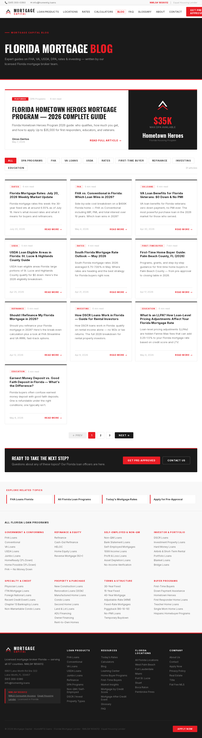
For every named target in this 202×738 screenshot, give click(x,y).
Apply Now (175, 666)
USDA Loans (12, 551)
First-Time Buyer (131, 160)
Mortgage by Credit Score (112, 691)
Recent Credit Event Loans (20, 599)
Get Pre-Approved (141, 460)
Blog (120, 11)
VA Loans (71, 160)
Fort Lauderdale (144, 669)
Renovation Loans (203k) (68, 590)
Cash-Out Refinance (66, 542)
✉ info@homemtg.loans (43, 2)
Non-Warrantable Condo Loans (22, 608)
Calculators (103, 11)
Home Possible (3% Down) (20, 564)
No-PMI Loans (112, 613)
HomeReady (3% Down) (19, 560)
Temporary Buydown (116, 617)
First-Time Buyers (164, 586)
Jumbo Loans (13, 555)
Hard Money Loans (165, 546)
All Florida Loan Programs (74, 499)
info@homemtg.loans (17, 682)
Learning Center (110, 670)
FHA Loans (11, 537)
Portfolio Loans (163, 555)
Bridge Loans (161, 564)
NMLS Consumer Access (22, 695)
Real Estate (175, 675)
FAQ (131, 11)
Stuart (138, 682)
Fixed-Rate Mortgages (117, 604)
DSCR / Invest (75, 696)
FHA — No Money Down (18, 569)
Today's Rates (109, 657)
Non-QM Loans (113, 537)
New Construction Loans (68, 586)
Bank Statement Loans (117, 542)
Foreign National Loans (18, 595)
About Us (174, 657)
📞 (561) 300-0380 (15, 2)
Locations (70, 11)
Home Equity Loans (65, 551)
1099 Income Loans (115, 551)
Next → (124, 435)
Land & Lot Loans (64, 608)
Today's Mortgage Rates (121, 499)
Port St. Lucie (142, 678)
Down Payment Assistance (169, 590)
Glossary (145, 11)
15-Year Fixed (112, 590)
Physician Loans (14, 586)
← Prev (78, 435)
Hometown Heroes (165, 595)
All (10, 160)
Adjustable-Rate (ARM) (117, 599)
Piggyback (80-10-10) (116, 608)
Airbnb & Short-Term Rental (169, 551)
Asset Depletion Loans (117, 560)
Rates (86, 11)
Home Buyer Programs (114, 675)
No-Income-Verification (117, 564)
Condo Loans (62, 599)
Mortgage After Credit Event (113, 698)
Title (172, 680)
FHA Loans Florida (21, 499)
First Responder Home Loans (171, 599)
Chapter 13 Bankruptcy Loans (21, 604)
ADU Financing (62, 613)
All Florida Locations (146, 660)
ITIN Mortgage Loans (17, 590)
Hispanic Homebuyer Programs (172, 613)
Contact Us (176, 460)
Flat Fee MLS (176, 684)
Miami (138, 673)
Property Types (76, 701)
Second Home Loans (66, 604)
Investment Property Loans (169, 542)
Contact (175, 11)
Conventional (12, 542)
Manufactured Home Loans (70, 595)
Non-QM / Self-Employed (76, 691)
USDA (89, 160)
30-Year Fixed (112, 586)
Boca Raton (141, 687)
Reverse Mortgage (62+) (68, 555)
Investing (183, 160)
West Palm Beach (145, 664)
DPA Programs (32, 160)
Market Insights (110, 684)
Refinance (159, 160)
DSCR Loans (161, 537)
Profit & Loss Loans (115, 555)
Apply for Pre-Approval (168, 499)
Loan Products (48, 11)
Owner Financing (64, 617)
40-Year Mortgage (114, 595)
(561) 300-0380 (14, 679)
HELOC (58, 546)
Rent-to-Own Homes (66, 622)
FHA (53, 160)
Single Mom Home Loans (168, 608)
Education (16, 167)
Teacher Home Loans (166, 604)
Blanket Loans (162, 560)
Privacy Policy (177, 670)
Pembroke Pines (144, 691)
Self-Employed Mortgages (119, 546)
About (160, 11)
